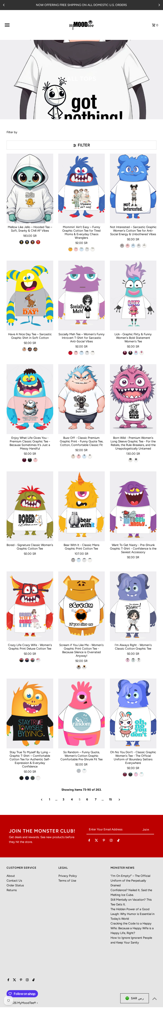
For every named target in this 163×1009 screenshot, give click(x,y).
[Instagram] (111, 841)
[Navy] (27, 242)
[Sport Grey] (122, 246)
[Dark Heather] (35, 349)
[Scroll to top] (154, 998)
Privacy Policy (67, 876)
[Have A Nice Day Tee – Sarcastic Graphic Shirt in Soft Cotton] (30, 295)
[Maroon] (33, 242)
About (11, 876)
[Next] (159, 5)
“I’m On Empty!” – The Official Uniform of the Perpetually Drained (130, 880)
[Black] (21, 242)
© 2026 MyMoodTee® (22, 1003)
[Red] (38, 242)
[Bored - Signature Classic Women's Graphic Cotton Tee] (30, 506)
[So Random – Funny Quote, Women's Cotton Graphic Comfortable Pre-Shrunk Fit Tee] (81, 713)
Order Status (15, 885)
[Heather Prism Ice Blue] (133, 660)
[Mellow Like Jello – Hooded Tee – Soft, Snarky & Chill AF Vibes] (30, 188)
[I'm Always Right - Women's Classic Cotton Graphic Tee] (133, 606)
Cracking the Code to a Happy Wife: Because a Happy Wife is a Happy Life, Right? (132, 928)
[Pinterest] (104, 841)
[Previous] (4, 5)
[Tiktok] (118, 841)
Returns (12, 890)
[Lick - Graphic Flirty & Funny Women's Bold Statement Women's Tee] (133, 295)
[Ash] (87, 249)
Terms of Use (67, 880)
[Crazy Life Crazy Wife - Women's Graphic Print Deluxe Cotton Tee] (30, 606)
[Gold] (70, 249)
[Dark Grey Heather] (130, 774)
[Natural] (73, 456)
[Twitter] (96, 841)
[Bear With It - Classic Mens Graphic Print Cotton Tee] (81, 506)
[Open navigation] (31, 25)
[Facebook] (89, 841)
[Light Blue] (81, 249)
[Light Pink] (76, 249)
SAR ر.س (137, 998)
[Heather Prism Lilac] (128, 660)
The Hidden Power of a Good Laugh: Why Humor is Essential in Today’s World (132, 913)
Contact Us (14, 880)
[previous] (41, 799)
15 (110, 799)
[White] (93, 249)
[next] (119, 799)
